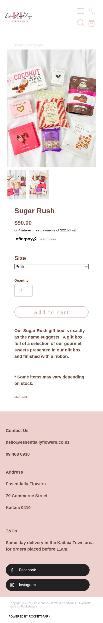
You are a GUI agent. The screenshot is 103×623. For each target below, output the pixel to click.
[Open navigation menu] (80, 11)
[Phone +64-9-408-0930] (92, 11)
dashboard (41, 603)
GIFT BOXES (35, 45)
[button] (80, 22)
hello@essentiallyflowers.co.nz (37, 442)
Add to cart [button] (51, 312)
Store (18, 45)
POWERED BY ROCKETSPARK (29, 616)
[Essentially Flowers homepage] (37, 17)
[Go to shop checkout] (92, 22)
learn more (48, 239)
